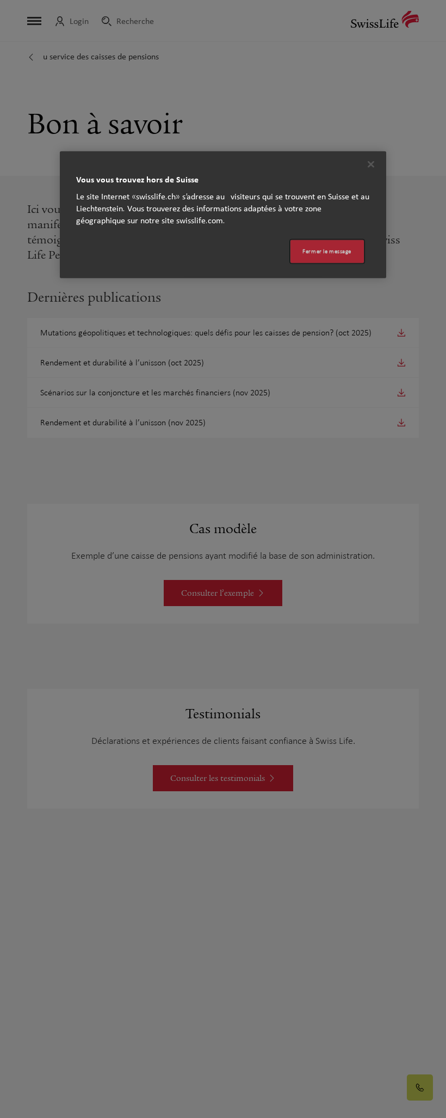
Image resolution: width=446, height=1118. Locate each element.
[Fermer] (371, 164)
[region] (223, 214)
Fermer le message (326, 251)
